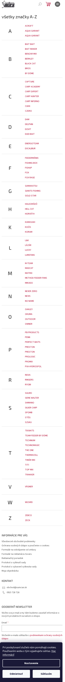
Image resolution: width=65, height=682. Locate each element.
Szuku (28, 422)
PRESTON (30, 352)
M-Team (29, 263)
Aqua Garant (32, 31)
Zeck (27, 520)
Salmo (28, 393)
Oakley (29, 309)
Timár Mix (30, 460)
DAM (27, 119)
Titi (27, 465)
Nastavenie (31, 663)
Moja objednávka (10, 571)
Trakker (29, 474)
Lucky (28, 250)
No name (29, 301)
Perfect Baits (32, 342)
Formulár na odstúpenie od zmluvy (19, 549)
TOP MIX (29, 469)
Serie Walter (32, 398)
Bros (28, 68)
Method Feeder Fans (36, 278)
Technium (30, 440)
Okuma (28, 314)
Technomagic (32, 445)
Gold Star (30, 195)
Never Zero (31, 291)
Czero (28, 111)
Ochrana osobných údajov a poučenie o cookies (25, 545)
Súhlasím (46, 674)
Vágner (29, 486)
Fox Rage (30, 177)
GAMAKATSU (31, 186)
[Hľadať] (40, 4)
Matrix (28, 273)
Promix (29, 361)
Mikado (29, 283)
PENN (27, 337)
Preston (30, 347)
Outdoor (30, 319)
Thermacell (31, 455)
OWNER (28, 324)
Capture (29, 81)
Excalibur (30, 148)
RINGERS (29, 379)
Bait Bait (30, 44)
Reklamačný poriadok (12, 558)
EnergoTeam (32, 143)
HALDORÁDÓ (31, 204)
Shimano (29, 402)
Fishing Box (31, 163)
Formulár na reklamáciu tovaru (17, 554)
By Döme (29, 73)
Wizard (29, 502)
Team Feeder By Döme (36, 435)
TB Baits (29, 430)
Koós (28, 227)
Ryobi (28, 384)
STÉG (27, 417)
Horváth (29, 213)
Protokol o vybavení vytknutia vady (19, 566)
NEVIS (27, 296)
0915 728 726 (13, 592)
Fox (27, 172)
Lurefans (30, 255)
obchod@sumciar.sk (17, 587)
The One (29, 450)
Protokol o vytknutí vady (14, 562)
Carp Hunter (32, 96)
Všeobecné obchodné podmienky (18, 541)
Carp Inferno (32, 101)
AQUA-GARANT (32, 35)
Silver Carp (31, 407)
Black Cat (30, 63)
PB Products (32, 332)
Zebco (28, 515)
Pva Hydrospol (33, 366)
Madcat (29, 268)
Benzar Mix (31, 53)
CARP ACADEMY (32, 86)
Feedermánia (31, 158)
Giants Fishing (32, 191)
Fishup (28, 167)
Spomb (28, 412)
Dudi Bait (30, 134)
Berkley (29, 58)
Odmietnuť (16, 674)
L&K (27, 240)
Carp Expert (31, 91)
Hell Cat (29, 209)
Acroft (29, 26)
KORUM (28, 232)
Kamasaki (30, 222)
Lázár (28, 245)
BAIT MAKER (31, 49)
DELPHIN (29, 124)
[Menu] (57, 4)
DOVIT (28, 129)
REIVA (27, 375)
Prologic (30, 356)
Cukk (27, 106)
